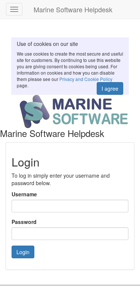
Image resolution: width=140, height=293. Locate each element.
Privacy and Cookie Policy (85, 79)
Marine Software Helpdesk (73, 9)
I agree (110, 88)
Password (24, 221)
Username (24, 194)
